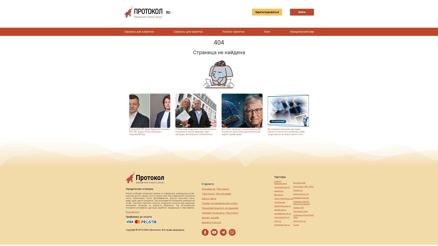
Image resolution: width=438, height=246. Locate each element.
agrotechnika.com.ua (282, 206)
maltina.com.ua (299, 221)
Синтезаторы (279, 202)
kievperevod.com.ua (282, 225)
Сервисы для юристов (188, 31)
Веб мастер (278, 195)
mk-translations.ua (281, 217)
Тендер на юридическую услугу (220, 203)
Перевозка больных (301, 198)
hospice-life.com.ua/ (301, 194)
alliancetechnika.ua (282, 187)
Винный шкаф (299, 183)
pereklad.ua (298, 190)
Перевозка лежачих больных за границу (301, 203)
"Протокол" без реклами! (216, 193)
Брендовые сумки (300, 211)
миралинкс (279, 191)
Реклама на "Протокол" (215, 188)
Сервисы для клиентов (139, 31)
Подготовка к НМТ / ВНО (303, 187)
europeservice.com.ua (282, 214)
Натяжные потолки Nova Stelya (303, 216)
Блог (267, 31)
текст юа (277, 221)
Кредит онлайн (210, 217)
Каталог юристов (233, 31)
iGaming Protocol (211, 222)
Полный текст (132, 211)
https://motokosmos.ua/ (283, 198)
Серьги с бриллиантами (280, 182)
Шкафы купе (298, 208)
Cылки (296, 225)
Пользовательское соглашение (220, 208)
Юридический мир (302, 31)
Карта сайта (209, 198)
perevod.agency (280, 210)
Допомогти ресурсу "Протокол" (220, 212)
